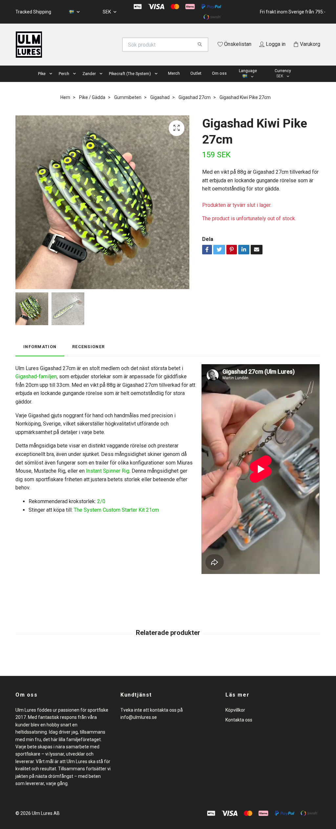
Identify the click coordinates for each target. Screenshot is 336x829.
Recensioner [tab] (88, 356)
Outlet (195, 82)
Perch (64, 82)
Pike (42, 82)
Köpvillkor (235, 719)
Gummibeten (127, 106)
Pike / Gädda (92, 106)
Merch (174, 82)
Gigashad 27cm (194, 106)
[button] (52, 83)
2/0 (101, 510)
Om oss (219, 82)
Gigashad (160, 106)
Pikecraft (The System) (130, 82)
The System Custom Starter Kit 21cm (116, 519)
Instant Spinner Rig (107, 480)
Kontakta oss (238, 729)
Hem (65, 106)
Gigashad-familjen (36, 386)
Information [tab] (39, 356)
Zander (89, 82)
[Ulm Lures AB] (92, 44)
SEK (107, 11)
